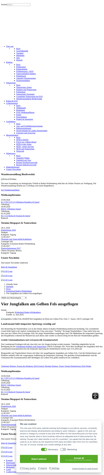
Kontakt (9, 460)
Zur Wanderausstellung (10, 190)
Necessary (53, 449)
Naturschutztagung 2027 (11, 248)
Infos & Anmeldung (9, 267)
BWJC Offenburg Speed (11, 209)
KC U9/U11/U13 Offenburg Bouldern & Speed (20, 202)
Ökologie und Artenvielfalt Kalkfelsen (16, 239)
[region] (52, 24)
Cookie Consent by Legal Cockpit (85, 469)
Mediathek (10, 467)
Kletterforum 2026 (8, 230)
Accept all (79, 459)
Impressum (10, 463)
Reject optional (38, 459)
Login (8, 469)
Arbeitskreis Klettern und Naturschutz (31, 346)
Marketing (72, 449)
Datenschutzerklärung (15, 465)
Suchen (4, 4)
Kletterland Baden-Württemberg (28, 312)
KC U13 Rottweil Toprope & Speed (15, 216)
